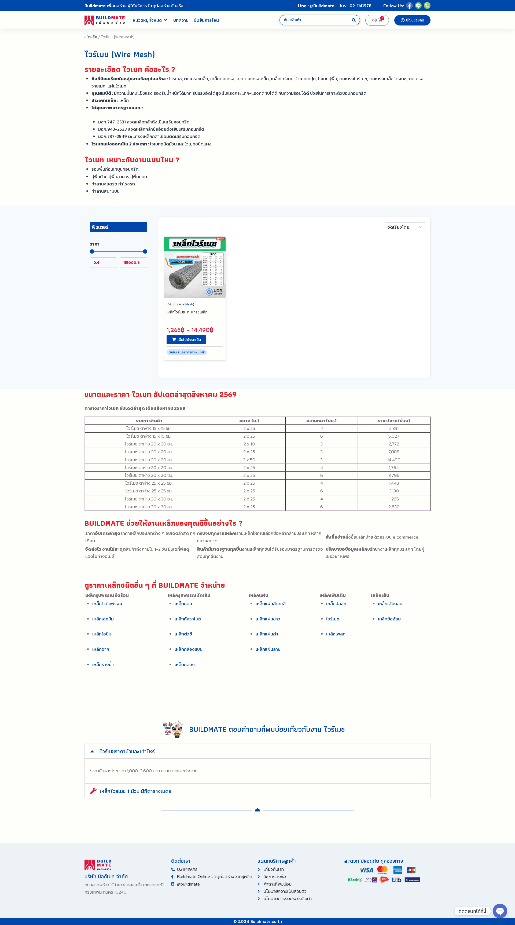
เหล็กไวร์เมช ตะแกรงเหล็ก (187, 312)
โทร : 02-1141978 (355, 5)
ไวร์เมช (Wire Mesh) (180, 304)
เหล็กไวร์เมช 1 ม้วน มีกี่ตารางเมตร (135, 791)
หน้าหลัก (90, 37)
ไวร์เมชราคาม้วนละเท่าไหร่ (127, 751)
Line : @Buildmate (316, 5)
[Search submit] (354, 20)
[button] (150, 20)
